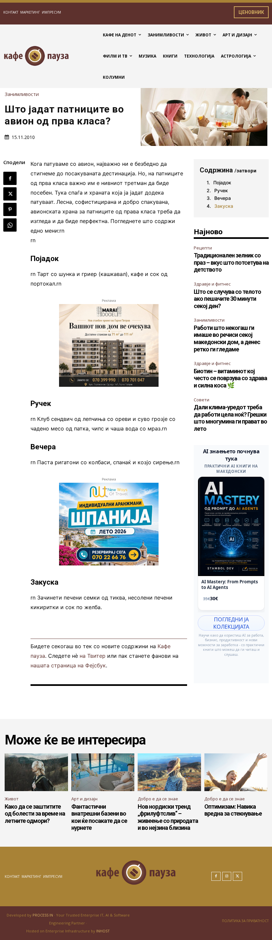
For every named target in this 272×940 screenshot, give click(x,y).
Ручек (221, 190)
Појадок (222, 182)
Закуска (223, 206)
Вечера (222, 198)
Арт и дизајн (84, 799)
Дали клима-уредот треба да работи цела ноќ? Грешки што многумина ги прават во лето (230, 418)
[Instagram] (227, 876)
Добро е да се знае (158, 799)
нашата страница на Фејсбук (68, 665)
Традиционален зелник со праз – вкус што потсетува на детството (231, 262)
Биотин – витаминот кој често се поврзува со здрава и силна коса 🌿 (230, 378)
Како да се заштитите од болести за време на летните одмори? (35, 813)
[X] (10, 194)
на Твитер (92, 655)
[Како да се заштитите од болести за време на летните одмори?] (36, 772)
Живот (12, 799)
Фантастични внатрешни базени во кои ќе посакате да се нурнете (99, 817)
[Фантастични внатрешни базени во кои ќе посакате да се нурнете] (103, 772)
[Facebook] (10, 178)
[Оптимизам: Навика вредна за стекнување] (236, 772)
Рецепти (203, 248)
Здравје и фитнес (212, 284)
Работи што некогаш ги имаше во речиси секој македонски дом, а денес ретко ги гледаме (227, 338)
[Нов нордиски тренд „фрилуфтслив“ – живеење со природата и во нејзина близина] (169, 772)
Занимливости (22, 94)
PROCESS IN (43, 915)
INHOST (103, 930)
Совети (201, 400)
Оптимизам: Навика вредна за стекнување (233, 810)
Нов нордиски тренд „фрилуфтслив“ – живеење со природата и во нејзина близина (168, 817)
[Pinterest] (10, 209)
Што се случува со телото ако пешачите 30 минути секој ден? (227, 298)
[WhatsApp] (10, 225)
